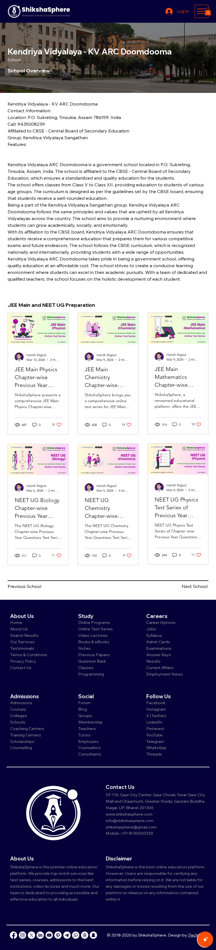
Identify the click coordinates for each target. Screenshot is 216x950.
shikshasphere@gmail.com (131, 827)
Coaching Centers (27, 728)
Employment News (164, 674)
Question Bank (92, 661)
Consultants (89, 754)
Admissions (21, 702)
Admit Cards (158, 641)
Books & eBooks (93, 641)
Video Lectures (93, 635)
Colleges (18, 715)
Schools (17, 722)
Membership (90, 722)
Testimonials (22, 648)
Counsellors (89, 747)
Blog (82, 709)
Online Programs (94, 622)
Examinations (159, 648)
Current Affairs (160, 667)
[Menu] (201, 11)
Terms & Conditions (28, 654)
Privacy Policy (23, 661)
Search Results (24, 635)
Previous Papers (94, 654)
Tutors (84, 735)
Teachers (87, 728)
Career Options (161, 622)
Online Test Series (95, 628)
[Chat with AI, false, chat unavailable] (205, 939)
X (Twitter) (156, 715)
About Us (19, 628)
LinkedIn (154, 722)
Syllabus (154, 635)
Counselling (21, 747)
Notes (84, 648)
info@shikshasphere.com (130, 820)
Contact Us (21, 667)
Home (16, 622)
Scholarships (22, 741)
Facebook (155, 702)
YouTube (154, 735)
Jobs (151, 628)
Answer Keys (158, 654)
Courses (18, 709)
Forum (84, 702)
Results (153, 661)
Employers (88, 741)
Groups (85, 715)
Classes (86, 667)
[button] (208, 11)
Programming (91, 674)
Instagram (156, 709)
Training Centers (25, 735)
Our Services (22, 641)
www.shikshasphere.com (129, 814)
